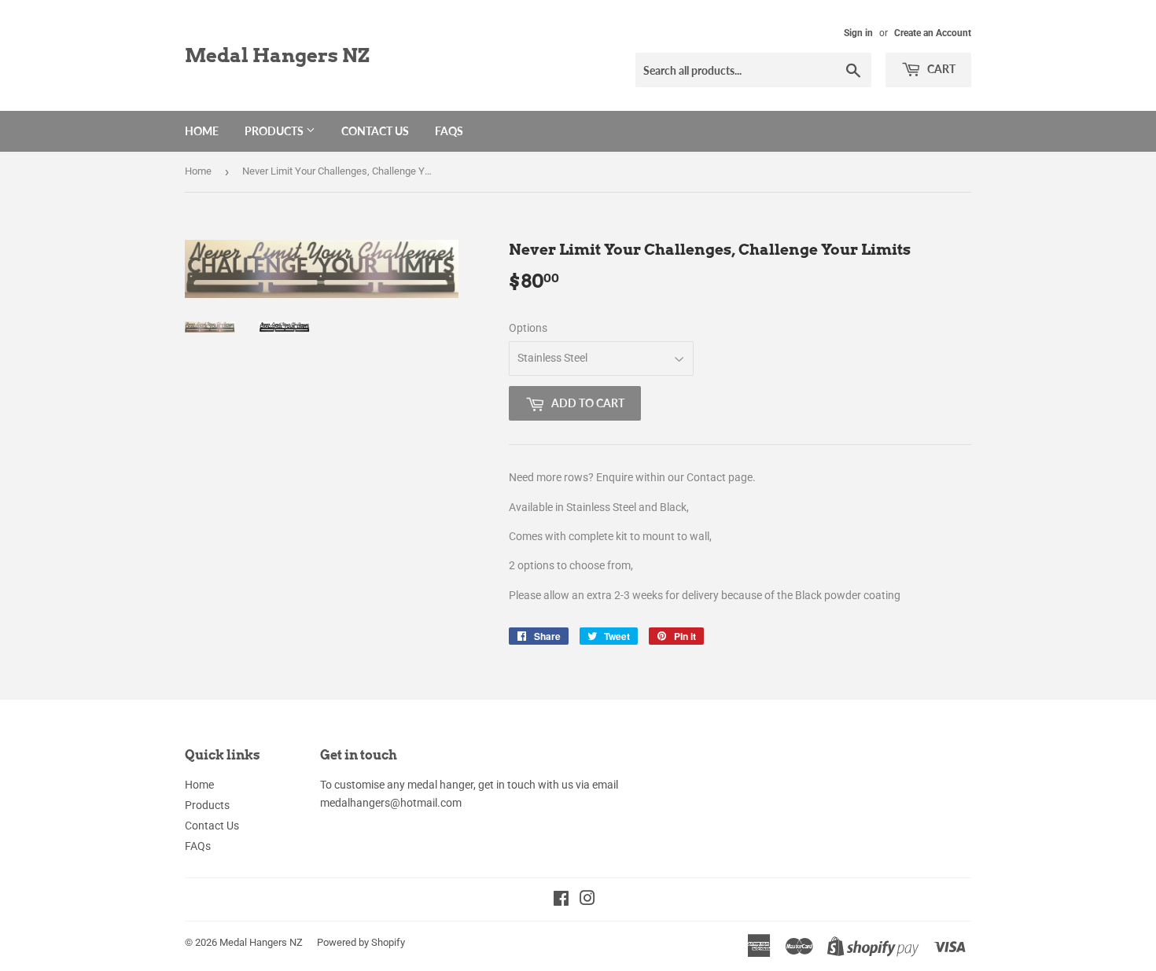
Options (528, 328)
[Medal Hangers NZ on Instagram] (587, 900)
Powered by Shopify (361, 942)
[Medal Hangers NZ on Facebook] (561, 900)
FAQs (449, 131)
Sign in (858, 33)
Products (275, 131)
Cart (940, 68)
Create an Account (932, 33)
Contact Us (375, 131)
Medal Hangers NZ (277, 55)
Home (202, 131)
